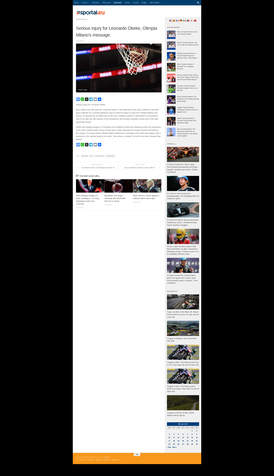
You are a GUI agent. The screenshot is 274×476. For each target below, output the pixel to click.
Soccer (84, 3)
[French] (177, 20)
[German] (181, 20)
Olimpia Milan (110, 156)
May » (174, 447)
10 (169, 437)
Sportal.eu (99, 460)
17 (169, 441)
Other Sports (154, 3)
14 (187, 437)
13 (183, 437)
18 (174, 441)
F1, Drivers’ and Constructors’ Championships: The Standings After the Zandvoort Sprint (183, 196)
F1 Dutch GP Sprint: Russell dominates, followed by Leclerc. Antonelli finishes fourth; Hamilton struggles (183, 222)
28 (187, 444)
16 (197, 437)
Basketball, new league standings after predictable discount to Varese (115, 198)
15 (192, 437)
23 (197, 441)
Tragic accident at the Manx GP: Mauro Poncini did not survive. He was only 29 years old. (183, 314)
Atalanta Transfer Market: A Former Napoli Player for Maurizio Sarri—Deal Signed (187, 55)
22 (192, 441)
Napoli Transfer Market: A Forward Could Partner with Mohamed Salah (186, 120)
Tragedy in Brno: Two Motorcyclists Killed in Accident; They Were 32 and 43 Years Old (183, 388)
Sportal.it (91, 460)
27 (183, 444)
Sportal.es (115, 460)
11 (174, 437)
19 (178, 441)
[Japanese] (191, 20)
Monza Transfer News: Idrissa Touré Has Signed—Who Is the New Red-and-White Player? (188, 77)
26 (178, 444)
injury (91, 156)
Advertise (106, 457)
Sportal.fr (107, 460)
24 (169, 444)
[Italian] (184, 20)
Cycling (136, 3)
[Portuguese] (188, 20)
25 (174, 444)
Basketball (118, 3)
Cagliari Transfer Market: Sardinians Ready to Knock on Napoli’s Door (187, 110)
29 (192, 444)
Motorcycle (107, 3)
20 (183, 441)
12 (178, 437)
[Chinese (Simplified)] (195, 20)
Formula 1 (96, 3)
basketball (82, 19)
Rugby (144, 3)
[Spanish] (174, 20)
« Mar (169, 447)
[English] (170, 20)
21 (187, 441)
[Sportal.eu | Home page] (90, 13)
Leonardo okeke (99, 156)
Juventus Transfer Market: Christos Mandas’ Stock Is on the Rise (187, 88)
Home (76, 3)
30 (197, 444)
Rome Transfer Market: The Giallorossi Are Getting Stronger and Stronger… (188, 99)
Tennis (127, 3)
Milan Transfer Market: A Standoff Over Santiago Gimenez (185, 66)
